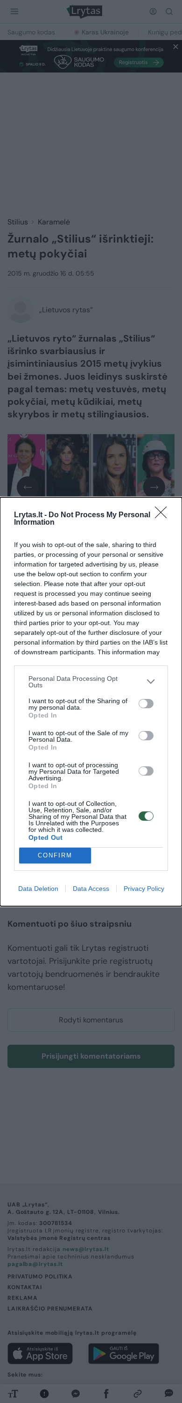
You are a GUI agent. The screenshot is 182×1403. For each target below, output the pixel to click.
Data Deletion (38, 888)
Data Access (91, 888)
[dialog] (91, 701)
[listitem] (91, 681)
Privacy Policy (144, 888)
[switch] (146, 703)
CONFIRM (55, 855)
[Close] (164, 515)
